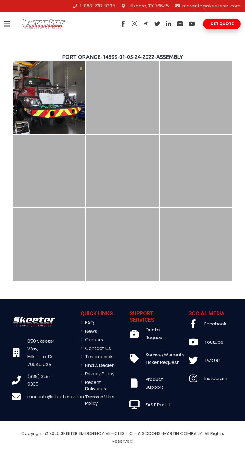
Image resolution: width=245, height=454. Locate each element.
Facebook (215, 324)
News (91, 331)
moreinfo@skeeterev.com (56, 396)
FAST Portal (158, 404)
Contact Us (98, 348)
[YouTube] (191, 24)
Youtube (213, 342)
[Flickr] (180, 24)
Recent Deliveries (95, 385)
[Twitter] (157, 24)
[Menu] (7, 23)
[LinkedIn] (168, 24)
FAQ (89, 322)
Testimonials (99, 356)
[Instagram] (134, 24)
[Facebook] (123, 24)
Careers (94, 339)
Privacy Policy (99, 373)
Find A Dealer (99, 365)
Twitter (212, 360)
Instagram (215, 378)
